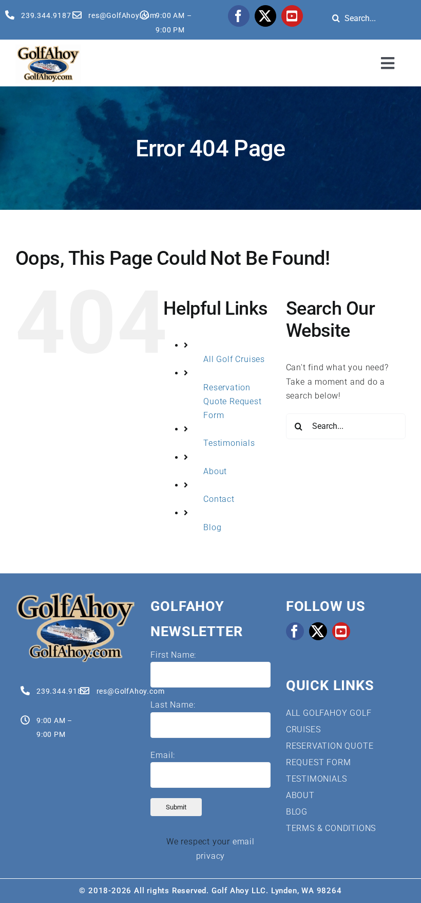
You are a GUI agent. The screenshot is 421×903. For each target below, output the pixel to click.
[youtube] (292, 16)
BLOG (297, 812)
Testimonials (229, 443)
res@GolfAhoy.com (122, 15)
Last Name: (172, 705)
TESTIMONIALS (316, 779)
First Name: (173, 655)
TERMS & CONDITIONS (331, 828)
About (215, 471)
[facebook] (239, 16)
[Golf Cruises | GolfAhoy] (75, 596)
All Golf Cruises (234, 359)
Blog (212, 527)
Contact (219, 499)
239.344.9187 (46, 15)
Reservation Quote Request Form (232, 401)
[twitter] (265, 16)
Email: (162, 755)
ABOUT (300, 795)
